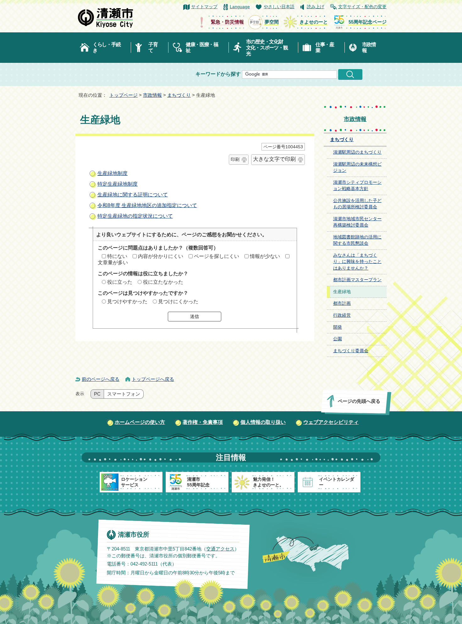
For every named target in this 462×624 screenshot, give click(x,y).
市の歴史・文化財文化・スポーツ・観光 (267, 47)
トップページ (123, 95)
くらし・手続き (106, 47)
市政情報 (369, 47)
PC (97, 394)
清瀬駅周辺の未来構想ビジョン (357, 167)
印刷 (235, 159)
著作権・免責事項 (203, 422)
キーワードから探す (218, 74)
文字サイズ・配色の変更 (362, 6)
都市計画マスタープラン (357, 279)
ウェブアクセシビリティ (331, 422)
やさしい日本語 (279, 6)
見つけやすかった (127, 301)
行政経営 (342, 315)
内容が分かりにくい (160, 256)
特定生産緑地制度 (117, 184)
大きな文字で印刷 (274, 159)
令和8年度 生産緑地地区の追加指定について (147, 205)
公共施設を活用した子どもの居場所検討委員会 (357, 204)
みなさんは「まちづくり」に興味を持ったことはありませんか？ (357, 262)
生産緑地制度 (112, 173)
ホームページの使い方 (140, 422)
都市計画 (342, 303)
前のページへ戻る (100, 379)
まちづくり (179, 95)
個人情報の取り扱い (263, 422)
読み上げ (315, 6)
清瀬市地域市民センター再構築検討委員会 (357, 222)
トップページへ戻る (153, 379)
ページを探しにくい (216, 256)
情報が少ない (265, 256)
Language (240, 6)
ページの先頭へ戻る (359, 401)
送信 (194, 316)
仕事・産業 (325, 47)
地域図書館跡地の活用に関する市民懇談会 (357, 240)
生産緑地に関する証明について (132, 194)
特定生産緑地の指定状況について (135, 216)
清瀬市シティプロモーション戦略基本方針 (357, 185)
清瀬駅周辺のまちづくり (357, 152)
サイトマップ (204, 6)
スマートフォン (123, 394)
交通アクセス (220, 548)
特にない (117, 256)
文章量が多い (113, 262)
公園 (337, 339)
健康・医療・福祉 (202, 47)
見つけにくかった (178, 301)
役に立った (119, 282)
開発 (337, 327)
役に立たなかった (163, 282)
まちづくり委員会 (350, 350)
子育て (152, 47)
